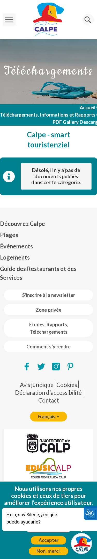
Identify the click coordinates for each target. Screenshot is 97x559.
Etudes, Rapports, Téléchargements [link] (48, 328)
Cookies (66, 384)
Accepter (48, 540)
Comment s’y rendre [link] (48, 346)
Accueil (87, 107)
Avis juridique (37, 384)
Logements (15, 257)
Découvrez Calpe (22, 223)
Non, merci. (48, 551)
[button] (88, 19)
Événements (16, 246)
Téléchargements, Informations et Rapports (47, 115)
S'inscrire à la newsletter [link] (48, 295)
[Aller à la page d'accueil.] (48, 19)
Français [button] (46, 416)
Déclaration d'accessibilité (48, 392)
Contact (48, 400)
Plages (9, 234)
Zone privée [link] (48, 310)
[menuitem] (48, 223)
